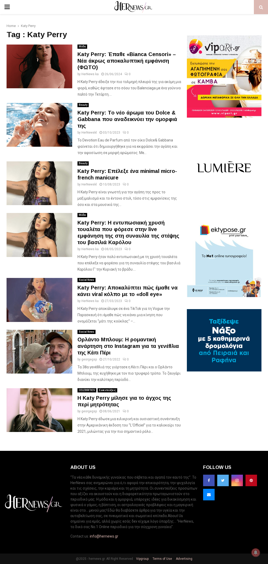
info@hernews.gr (104, 536)
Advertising (183, 559)
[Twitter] (223, 480)
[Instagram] (237, 480)
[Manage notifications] (256, 552)
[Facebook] (209, 480)
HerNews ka (90, 74)
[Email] (209, 494)
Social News (86, 279)
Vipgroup (142, 559)
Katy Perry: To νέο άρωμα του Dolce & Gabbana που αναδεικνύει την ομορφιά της (127, 119)
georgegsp (89, 359)
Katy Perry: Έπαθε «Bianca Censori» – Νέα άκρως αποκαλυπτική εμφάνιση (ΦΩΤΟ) (126, 60)
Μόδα (82, 46)
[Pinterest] (251, 480)
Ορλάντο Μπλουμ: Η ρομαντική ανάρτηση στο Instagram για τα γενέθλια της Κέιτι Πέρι (128, 346)
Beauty (83, 104)
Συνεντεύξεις (107, 390)
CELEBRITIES (87, 390)
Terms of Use (162, 559)
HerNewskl (89, 132)
